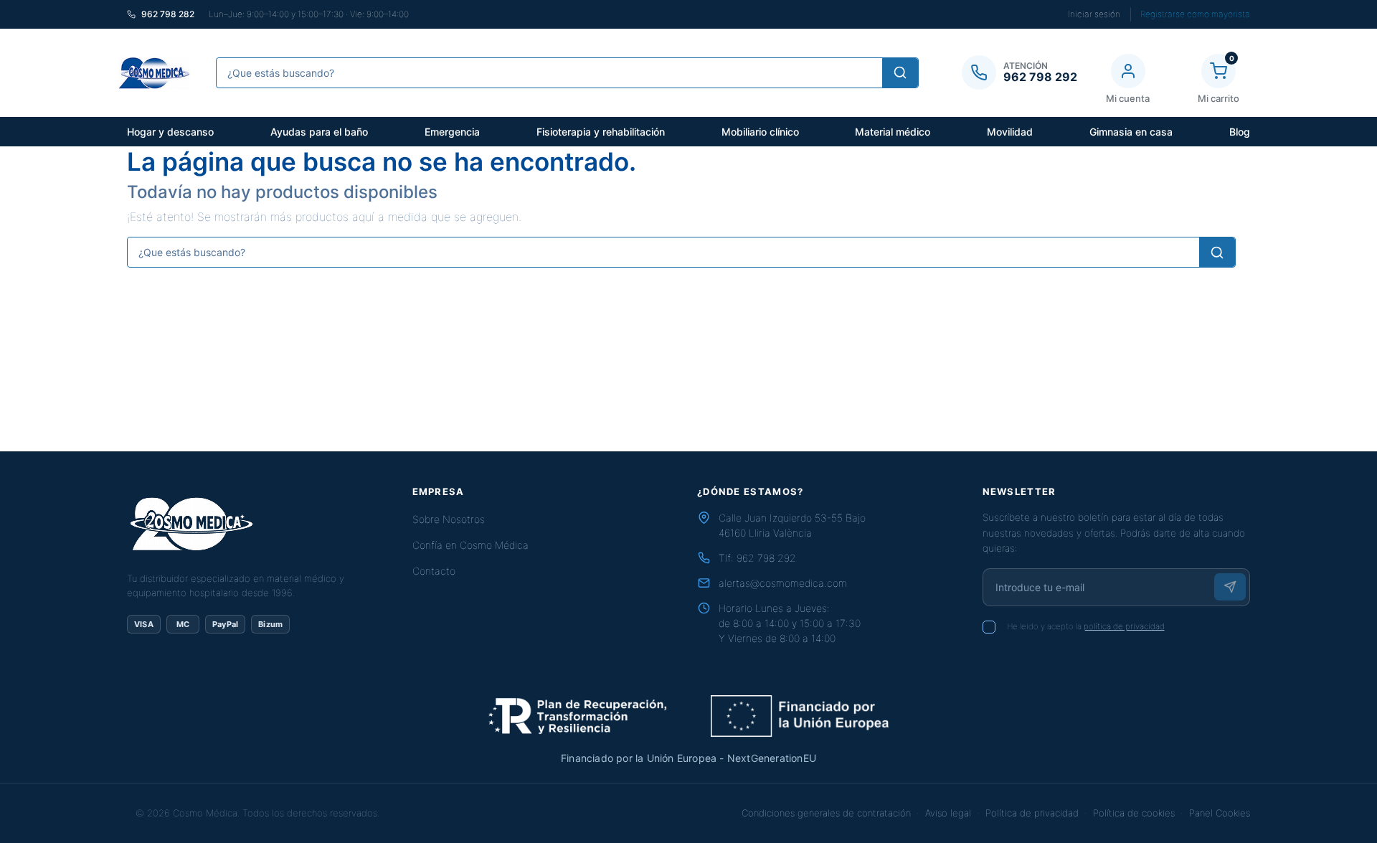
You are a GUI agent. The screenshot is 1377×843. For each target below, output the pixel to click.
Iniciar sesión (1094, 14)
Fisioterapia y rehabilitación (600, 132)
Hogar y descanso (170, 132)
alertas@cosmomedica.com (783, 583)
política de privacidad (1124, 626)
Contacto (433, 571)
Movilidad (1010, 132)
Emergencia (452, 132)
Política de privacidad (1032, 813)
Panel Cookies (1219, 813)
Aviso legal (948, 813)
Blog (1239, 132)
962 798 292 (766, 558)
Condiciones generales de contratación (826, 813)
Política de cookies (1134, 813)
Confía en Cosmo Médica (470, 545)
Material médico (892, 132)
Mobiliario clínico (760, 132)
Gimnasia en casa (1131, 132)
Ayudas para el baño (319, 132)
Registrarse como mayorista (1195, 14)
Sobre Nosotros (448, 519)
